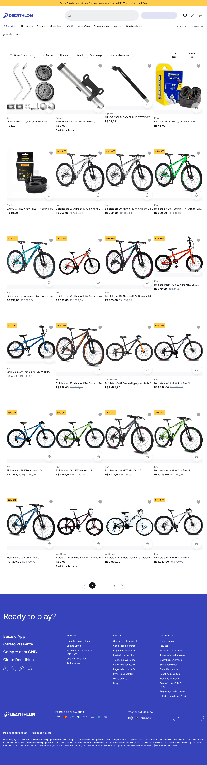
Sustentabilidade (169, 664)
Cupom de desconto (124, 650)
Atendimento (182, 26)
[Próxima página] (122, 585)
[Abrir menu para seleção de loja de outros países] (188, 717)
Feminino (41, 26)
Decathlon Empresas (171, 659)
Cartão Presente (18, 644)
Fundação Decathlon (171, 650)
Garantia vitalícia (169, 669)
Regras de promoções (124, 669)
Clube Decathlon (18, 659)
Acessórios (84, 26)
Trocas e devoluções (124, 659)
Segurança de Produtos (172, 691)
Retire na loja (74, 663)
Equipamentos (101, 26)
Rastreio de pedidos (123, 655)
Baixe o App (14, 636)
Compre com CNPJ (20, 652)
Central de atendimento (125, 641)
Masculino (55, 26)
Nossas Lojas (198, 26)
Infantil (69, 26)
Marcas (117, 26)
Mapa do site (120, 678)
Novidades (26, 26)
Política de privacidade (15, 732)
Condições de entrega (125, 645)
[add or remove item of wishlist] (51, 66)
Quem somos (167, 641)
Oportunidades (134, 26)
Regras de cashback (124, 664)
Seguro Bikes (74, 645)
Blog (115, 683)
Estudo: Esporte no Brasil (173, 696)
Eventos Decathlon (123, 673)
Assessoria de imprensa (172, 655)
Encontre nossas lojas (78, 641)
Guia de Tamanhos (77, 658)
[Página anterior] (85, 585)
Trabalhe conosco (169, 678)
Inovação (165, 645)
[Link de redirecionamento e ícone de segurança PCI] (137, 718)
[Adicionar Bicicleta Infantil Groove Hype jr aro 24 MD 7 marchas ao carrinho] (147, 369)
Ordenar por (192, 55)
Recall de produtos (170, 673)
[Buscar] (69, 15)
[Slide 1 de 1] (31, 86)
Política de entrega (41, 732)
